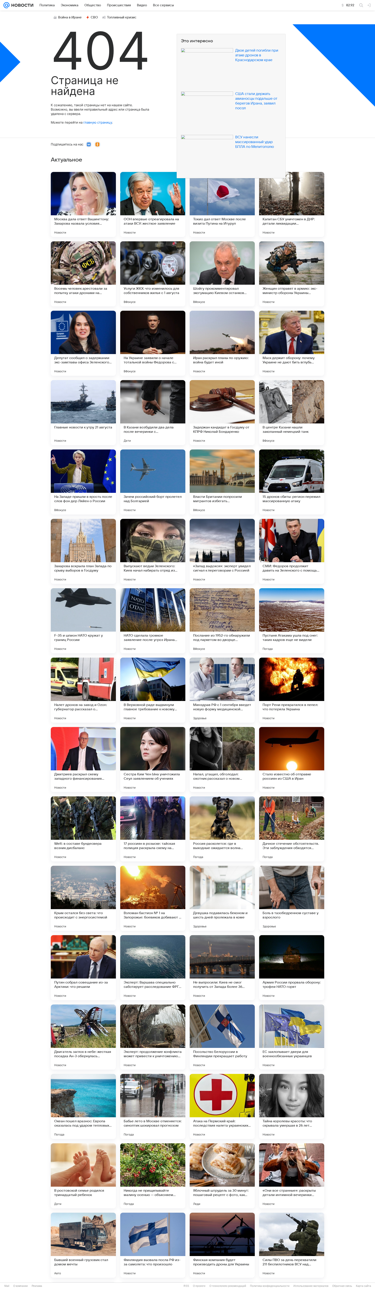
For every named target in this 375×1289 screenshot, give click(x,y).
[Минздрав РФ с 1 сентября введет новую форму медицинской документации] (222, 690)
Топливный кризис (122, 17)
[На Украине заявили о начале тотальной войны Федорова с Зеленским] (152, 343)
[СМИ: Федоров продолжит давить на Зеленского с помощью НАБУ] (291, 551)
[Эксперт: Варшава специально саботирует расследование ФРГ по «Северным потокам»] (152, 967)
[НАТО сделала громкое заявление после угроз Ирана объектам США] (152, 620)
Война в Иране (70, 17)
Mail (6, 1285)
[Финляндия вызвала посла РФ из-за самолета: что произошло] (152, 1245)
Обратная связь (342, 1285)
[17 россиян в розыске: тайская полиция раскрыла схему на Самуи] (152, 828)
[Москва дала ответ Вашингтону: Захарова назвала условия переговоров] (83, 204)
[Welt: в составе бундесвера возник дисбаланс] (83, 828)
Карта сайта (363, 1285)
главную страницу (97, 122)
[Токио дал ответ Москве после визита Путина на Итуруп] (222, 204)
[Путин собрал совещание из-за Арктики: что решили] (83, 967)
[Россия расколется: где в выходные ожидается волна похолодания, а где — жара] (222, 828)
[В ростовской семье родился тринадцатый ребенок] (83, 1175)
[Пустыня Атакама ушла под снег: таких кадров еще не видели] (291, 620)
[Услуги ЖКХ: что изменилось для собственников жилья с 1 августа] (152, 273)
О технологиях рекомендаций (227, 1285)
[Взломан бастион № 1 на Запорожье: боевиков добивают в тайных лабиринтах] (152, 898)
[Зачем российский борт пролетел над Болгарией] (152, 482)
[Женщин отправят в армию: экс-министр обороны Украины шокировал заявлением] (291, 273)
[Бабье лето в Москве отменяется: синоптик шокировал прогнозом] (152, 1106)
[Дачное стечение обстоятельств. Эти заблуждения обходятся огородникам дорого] (291, 828)
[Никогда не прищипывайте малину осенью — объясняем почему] (152, 1175)
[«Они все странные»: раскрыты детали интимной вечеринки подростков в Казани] (291, 1175)
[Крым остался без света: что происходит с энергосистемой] (83, 898)
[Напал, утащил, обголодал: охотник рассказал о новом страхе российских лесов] (222, 759)
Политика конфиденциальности (269, 1285)
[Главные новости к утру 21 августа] (83, 412)
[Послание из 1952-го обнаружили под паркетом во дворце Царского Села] (222, 620)
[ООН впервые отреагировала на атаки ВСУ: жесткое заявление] (152, 204)
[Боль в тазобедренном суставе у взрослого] (291, 898)
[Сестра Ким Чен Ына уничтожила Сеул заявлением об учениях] (152, 759)
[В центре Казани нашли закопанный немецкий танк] (291, 412)
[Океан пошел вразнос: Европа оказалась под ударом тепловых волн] (83, 1106)
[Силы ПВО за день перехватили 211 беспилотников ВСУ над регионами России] (291, 1245)
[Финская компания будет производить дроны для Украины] (222, 1245)
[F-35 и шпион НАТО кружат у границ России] (83, 620)
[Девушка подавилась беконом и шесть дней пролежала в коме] (222, 898)
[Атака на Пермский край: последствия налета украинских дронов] (222, 1106)
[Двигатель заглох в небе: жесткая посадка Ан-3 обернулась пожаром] (83, 1037)
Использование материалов (310, 1285)
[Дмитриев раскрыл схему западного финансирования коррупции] (83, 759)
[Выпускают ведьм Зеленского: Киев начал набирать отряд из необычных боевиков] (152, 551)
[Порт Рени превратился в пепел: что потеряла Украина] (291, 690)
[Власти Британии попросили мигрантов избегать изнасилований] (222, 482)
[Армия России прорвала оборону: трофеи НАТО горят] (291, 967)
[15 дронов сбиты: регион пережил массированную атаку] (291, 482)
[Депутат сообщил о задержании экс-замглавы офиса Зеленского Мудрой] (83, 343)
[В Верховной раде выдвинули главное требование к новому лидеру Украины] (152, 690)
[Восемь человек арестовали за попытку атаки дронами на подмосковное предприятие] (83, 273)
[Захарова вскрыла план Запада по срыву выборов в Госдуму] (83, 551)
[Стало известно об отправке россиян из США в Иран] (291, 759)
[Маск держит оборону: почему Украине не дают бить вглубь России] (291, 343)
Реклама (37, 1285)
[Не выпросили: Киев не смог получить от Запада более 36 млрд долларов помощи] (222, 967)
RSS (186, 1285)
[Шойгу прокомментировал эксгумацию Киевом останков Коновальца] (222, 273)
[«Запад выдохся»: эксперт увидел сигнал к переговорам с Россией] (222, 551)
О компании (20, 1285)
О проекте (199, 1285)
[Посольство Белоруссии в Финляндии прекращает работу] (222, 1037)
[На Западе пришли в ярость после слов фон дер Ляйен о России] (83, 482)
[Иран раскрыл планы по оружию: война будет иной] (222, 343)
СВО (94, 17)
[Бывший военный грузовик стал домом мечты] (83, 1245)
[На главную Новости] (21, 5)
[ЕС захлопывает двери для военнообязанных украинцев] (291, 1037)
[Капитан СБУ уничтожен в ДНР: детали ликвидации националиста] (291, 204)
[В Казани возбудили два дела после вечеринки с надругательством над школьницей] (152, 412)
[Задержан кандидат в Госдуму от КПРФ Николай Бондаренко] (222, 412)
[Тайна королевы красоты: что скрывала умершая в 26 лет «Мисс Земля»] (291, 1106)
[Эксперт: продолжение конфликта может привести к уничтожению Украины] (152, 1037)
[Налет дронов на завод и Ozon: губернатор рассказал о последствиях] (83, 690)
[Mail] (6, 5)
